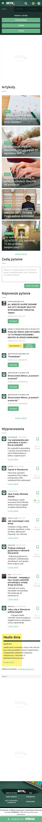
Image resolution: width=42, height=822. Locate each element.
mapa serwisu (11, 797)
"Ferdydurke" (14, 356)
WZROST (7, 644)
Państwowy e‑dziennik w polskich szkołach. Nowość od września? (20, 181)
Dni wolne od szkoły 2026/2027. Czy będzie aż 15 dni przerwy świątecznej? (19, 242)
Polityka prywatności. (17, 810)
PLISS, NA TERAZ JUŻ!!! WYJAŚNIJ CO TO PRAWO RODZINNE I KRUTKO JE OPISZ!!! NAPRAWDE (24, 335)
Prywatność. (4, 810)
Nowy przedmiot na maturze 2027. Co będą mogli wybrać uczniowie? (19, 212)
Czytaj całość (8, 662)
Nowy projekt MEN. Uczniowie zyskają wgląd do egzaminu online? (21, 150)
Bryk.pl (4, 676)
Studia (21, 31)
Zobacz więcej (21, 254)
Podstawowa (21, 20)
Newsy (7, 111)
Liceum (21, 25)
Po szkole (8, 233)
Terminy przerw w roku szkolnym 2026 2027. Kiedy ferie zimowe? (20, 118)
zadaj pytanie (32, 286)
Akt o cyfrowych (11, 801)
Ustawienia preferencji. (33, 810)
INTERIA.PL (15, 812)
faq (30, 793)
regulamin (30, 801)
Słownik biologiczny (26, 669)
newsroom (30, 797)
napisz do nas (11, 793)
